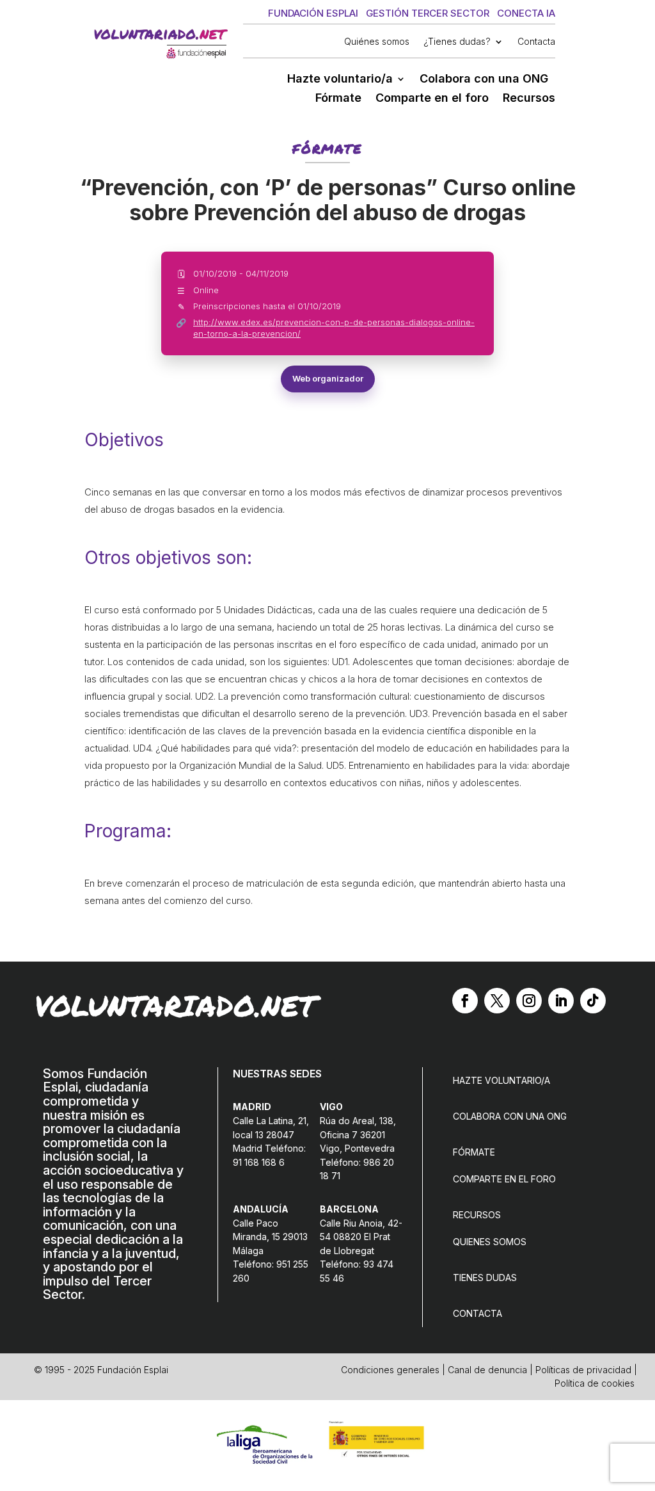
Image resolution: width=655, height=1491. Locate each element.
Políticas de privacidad (583, 1369)
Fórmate (338, 98)
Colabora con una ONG (484, 79)
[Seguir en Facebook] (465, 1000)
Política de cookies (595, 1383)
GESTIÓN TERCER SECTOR (427, 13)
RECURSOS (477, 1214)
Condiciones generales (390, 1369)
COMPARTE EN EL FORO (504, 1178)
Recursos (529, 98)
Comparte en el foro (432, 98)
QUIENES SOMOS (489, 1241)
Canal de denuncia (487, 1369)
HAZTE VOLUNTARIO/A (501, 1080)
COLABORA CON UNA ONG (510, 1116)
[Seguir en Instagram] (529, 1000)
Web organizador (327, 378)
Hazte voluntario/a (340, 79)
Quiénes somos (376, 42)
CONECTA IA (526, 13)
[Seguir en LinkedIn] (561, 1000)
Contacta (536, 42)
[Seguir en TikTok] (593, 1000)
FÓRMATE (474, 1152)
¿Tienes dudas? (457, 42)
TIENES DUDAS (485, 1277)
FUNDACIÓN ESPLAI (313, 13)
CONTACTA (477, 1313)
